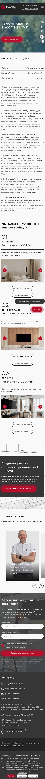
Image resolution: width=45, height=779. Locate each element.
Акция (37, 309)
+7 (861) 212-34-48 (30, 9)
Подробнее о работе (22, 288)
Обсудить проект (12, 39)
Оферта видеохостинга (12, 746)
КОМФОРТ (7, 242)
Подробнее (22, 773)
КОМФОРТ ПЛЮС (10, 310)
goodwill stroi (12, 694)
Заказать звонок (29, 5)
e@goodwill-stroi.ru (15, 689)
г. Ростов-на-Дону (9, 710)
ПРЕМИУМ (7, 378)
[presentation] (34, 585)
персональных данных (15, 647)
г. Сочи (4, 715)
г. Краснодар (7, 707)
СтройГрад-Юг (36, 73)
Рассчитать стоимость (23, 295)
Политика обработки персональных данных (20, 743)
